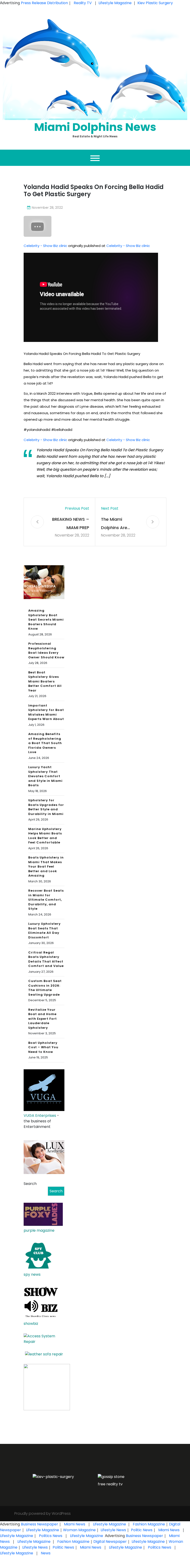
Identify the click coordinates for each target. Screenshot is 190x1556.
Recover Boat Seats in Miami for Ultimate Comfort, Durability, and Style (46, 899)
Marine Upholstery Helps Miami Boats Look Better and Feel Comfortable (45, 836)
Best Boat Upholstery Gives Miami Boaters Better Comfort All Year (45, 681)
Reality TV (83, 3)
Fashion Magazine (149, 1524)
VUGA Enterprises (40, 1115)
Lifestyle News (113, 1530)
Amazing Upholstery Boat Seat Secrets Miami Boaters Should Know (46, 619)
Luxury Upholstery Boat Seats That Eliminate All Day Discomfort (44, 931)
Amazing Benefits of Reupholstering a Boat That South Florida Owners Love (45, 743)
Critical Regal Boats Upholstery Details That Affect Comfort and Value (46, 959)
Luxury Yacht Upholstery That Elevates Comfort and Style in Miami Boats (45, 776)
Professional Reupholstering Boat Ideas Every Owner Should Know (46, 650)
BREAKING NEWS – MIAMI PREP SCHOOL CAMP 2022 (70, 524)
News (45, 1553)
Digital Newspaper (110, 1541)
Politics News (50, 1535)
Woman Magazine (79, 1530)
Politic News (141, 1530)
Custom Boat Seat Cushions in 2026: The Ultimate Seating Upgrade (45, 988)
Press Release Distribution (45, 3)
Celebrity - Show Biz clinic (45, 245)
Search (30, 1183)
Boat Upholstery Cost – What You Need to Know (43, 1047)
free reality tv (110, 1484)
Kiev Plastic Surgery (155, 3)
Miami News (74, 1524)
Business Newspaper (39, 1524)
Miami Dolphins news (95, 127)
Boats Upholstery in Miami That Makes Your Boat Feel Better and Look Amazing (46, 866)
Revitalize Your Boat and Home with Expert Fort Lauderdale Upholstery (42, 1018)
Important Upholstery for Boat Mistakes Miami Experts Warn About (46, 712)
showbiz (31, 1323)
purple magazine (39, 1230)
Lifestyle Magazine (115, 3)
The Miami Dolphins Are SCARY (114, 524)
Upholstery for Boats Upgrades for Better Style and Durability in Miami (46, 807)
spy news (32, 1274)
